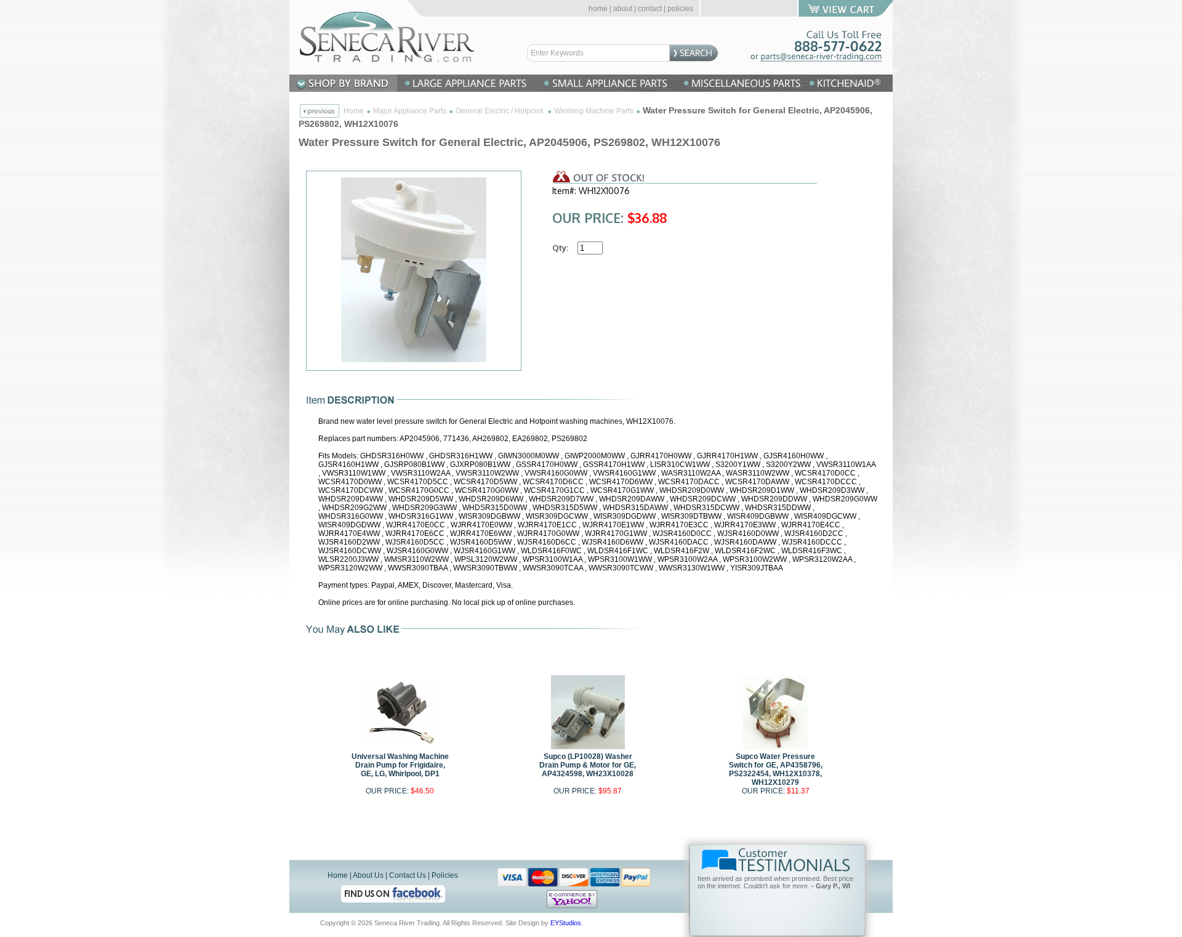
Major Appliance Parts (409, 111)
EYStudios (565, 923)
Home (354, 111)
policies (680, 8)
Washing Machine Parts (593, 111)
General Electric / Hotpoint (500, 111)
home (598, 8)
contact (650, 8)
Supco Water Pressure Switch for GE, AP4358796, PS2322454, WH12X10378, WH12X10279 (775, 769)
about (622, 8)
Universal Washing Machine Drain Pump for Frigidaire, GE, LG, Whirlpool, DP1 (400, 765)
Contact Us (407, 875)
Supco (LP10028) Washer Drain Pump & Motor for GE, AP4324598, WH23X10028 (587, 765)
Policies (445, 875)
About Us (368, 875)
